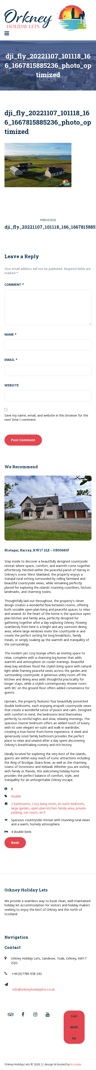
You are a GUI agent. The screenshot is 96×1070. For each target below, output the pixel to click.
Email (10, 360)
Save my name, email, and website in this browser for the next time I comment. (46, 417)
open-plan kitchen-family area (52, 808)
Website (11, 385)
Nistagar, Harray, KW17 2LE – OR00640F (36, 550)
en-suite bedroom (71, 804)
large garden (20, 808)
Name (10, 334)
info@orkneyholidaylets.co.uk (34, 989)
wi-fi (42, 812)
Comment (14, 284)
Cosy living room (44, 804)
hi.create (75, 1064)
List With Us (74, 1027)
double (16, 796)
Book (15, 842)
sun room (30, 812)
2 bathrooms (20, 804)
